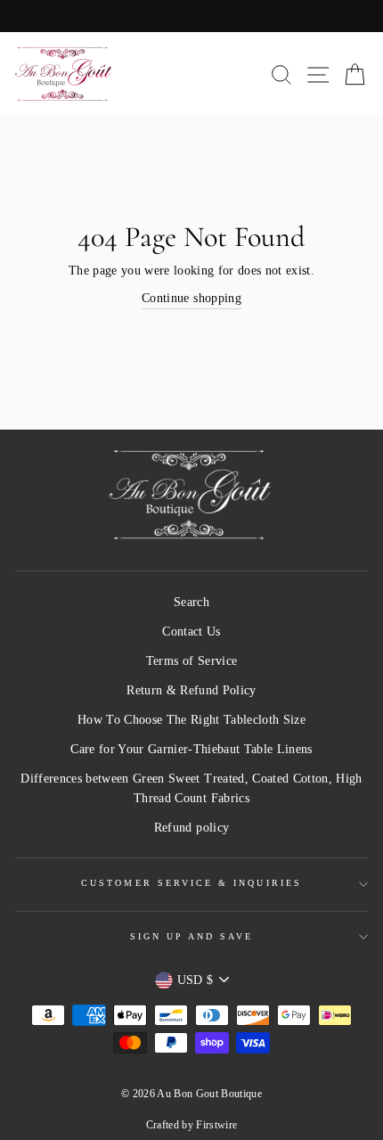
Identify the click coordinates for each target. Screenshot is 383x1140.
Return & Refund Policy (191, 690)
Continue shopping (191, 298)
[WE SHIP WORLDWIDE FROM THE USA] (191, 16)
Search (191, 602)
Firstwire (216, 1125)
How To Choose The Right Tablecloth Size (191, 719)
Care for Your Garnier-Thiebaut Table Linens (191, 749)
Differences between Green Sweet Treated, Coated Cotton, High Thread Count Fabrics (191, 788)
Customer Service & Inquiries (191, 883)
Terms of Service (191, 661)
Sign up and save (192, 936)
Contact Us (191, 631)
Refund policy (191, 827)
